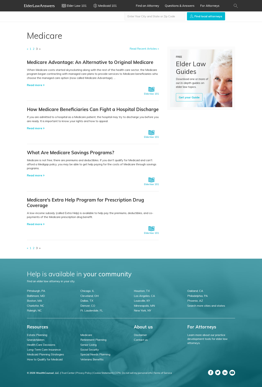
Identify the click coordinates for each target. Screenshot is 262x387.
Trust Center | (68, 372)
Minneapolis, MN (144, 305)
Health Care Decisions (41, 344)
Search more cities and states (206, 305)
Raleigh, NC (34, 310)
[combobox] (155, 16)
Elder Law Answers (39, 6)
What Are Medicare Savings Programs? (70, 152)
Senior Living (88, 344)
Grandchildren (35, 339)
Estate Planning (37, 335)
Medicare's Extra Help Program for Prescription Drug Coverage (85, 202)
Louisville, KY (142, 300)
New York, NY (142, 310)
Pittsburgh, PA (36, 291)
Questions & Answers (179, 5)
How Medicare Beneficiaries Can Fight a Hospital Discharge (93, 109)
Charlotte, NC (35, 305)
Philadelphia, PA (197, 296)
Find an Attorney (147, 5)
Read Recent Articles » (144, 48)
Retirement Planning (93, 339)
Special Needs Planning (95, 354)
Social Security (89, 349)
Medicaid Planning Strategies (45, 354)
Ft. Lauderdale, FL (91, 310)
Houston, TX (142, 291)
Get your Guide (189, 97)
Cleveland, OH (89, 296)
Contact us (141, 339)
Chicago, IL (87, 291)
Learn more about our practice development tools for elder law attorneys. (207, 339)
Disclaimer (140, 335)
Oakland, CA (195, 291)
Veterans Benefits (92, 359)
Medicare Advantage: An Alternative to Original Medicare (90, 62)
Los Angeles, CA (144, 296)
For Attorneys (209, 5)
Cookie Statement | (103, 372)
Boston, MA (34, 300)
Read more (35, 85)
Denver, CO (87, 305)
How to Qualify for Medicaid (45, 359)
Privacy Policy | (84, 372)
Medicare (86, 335)
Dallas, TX (86, 300)
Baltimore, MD (36, 296)
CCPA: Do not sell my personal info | (133, 372)
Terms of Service (163, 372)
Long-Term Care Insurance (44, 349)
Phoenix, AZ (195, 300)
